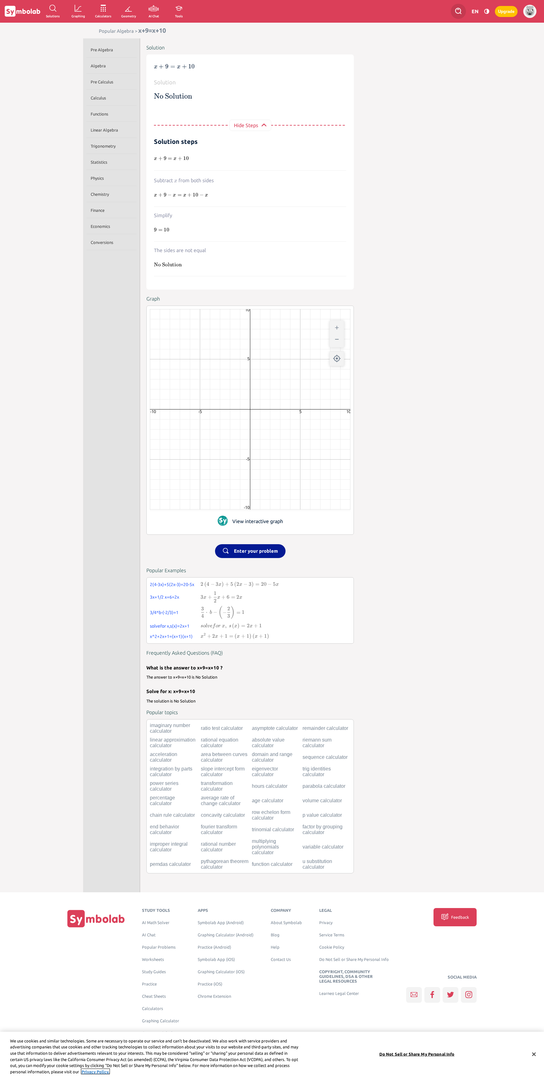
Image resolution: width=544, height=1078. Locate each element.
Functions (99, 114)
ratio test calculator (222, 728)
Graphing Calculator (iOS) (221, 971)
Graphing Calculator (160, 1021)
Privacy (325, 922)
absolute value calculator (268, 742)
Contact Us (281, 959)
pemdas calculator (170, 864)
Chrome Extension (214, 996)
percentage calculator (162, 800)
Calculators (152, 1008)
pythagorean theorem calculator (224, 864)
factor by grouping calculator (323, 829)
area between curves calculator (224, 757)
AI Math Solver (155, 922)
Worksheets (153, 959)
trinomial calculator (273, 829)
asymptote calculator (275, 728)
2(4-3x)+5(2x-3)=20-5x (172, 584)
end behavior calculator (164, 829)
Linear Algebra (104, 130)
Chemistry (100, 194)
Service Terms (331, 935)
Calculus (98, 98)
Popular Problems (159, 947)
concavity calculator (223, 815)
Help (275, 947)
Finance (98, 210)
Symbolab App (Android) (221, 922)
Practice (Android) (214, 947)
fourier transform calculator (219, 829)
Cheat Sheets (154, 996)
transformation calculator (217, 786)
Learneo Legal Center (339, 993)
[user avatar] (529, 11)
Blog (275, 935)
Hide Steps (246, 125)
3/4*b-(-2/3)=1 (164, 612)
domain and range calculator (272, 757)
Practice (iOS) (210, 984)
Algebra (98, 66)
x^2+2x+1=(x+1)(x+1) (171, 636)
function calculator (272, 864)
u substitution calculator (317, 864)
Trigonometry (103, 146)
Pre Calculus (102, 82)
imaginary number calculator (170, 728)
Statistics (99, 162)
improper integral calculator (169, 846)
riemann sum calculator (317, 742)
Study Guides (154, 971)
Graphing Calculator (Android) (225, 935)
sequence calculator (325, 757)
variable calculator (323, 846)
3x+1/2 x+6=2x (164, 597)
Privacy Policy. (95, 1071)
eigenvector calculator (265, 771)
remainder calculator (325, 728)
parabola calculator (324, 786)
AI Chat (149, 935)
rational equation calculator (219, 742)
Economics (100, 226)
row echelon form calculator (271, 815)
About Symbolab (286, 922)
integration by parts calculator (171, 771)
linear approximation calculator (173, 742)
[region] (272, 1055)
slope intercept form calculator (223, 771)
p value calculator (322, 815)
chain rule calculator (172, 815)
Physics (97, 178)
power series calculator (164, 786)
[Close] (534, 1054)
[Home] (96, 918)
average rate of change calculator (221, 800)
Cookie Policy (331, 947)
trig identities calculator (317, 771)
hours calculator (269, 786)
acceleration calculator (163, 757)
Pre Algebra (102, 50)
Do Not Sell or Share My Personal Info (354, 959)
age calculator (267, 800)
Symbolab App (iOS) (216, 959)
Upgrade (506, 11)
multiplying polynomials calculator (265, 846)
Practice (149, 984)
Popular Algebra (116, 31)
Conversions (102, 242)
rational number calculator (218, 846)
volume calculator (322, 800)
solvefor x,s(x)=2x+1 (170, 626)
